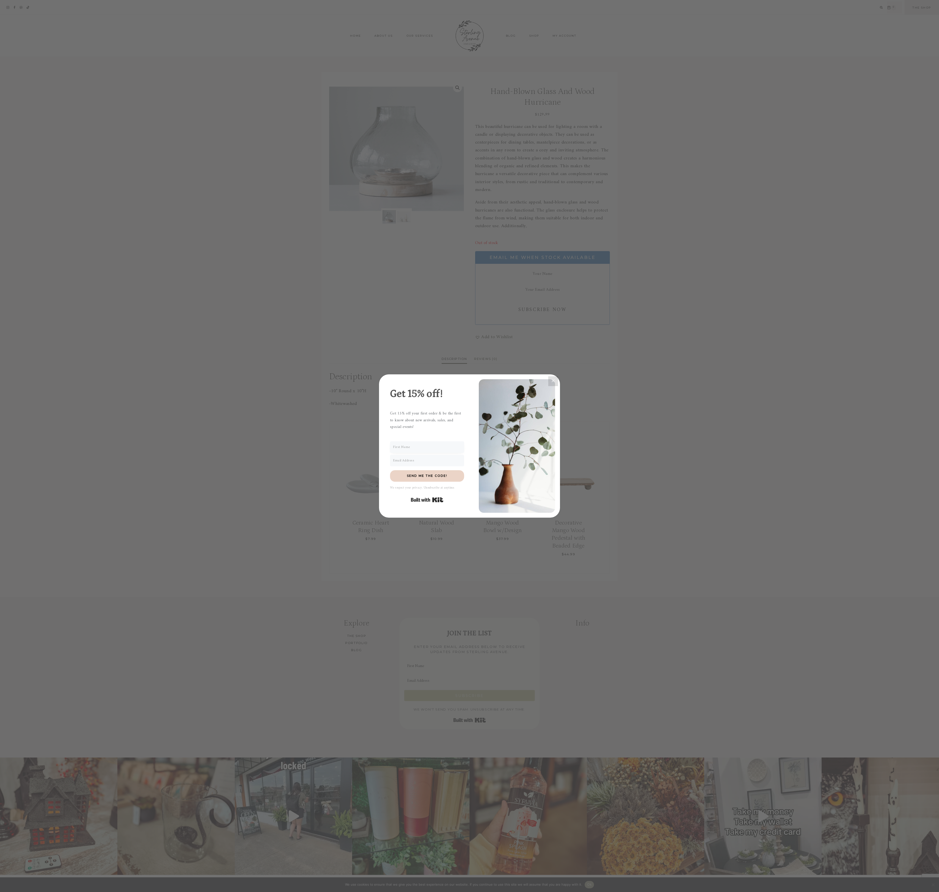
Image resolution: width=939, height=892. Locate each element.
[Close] (553, 381)
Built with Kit (427, 499)
